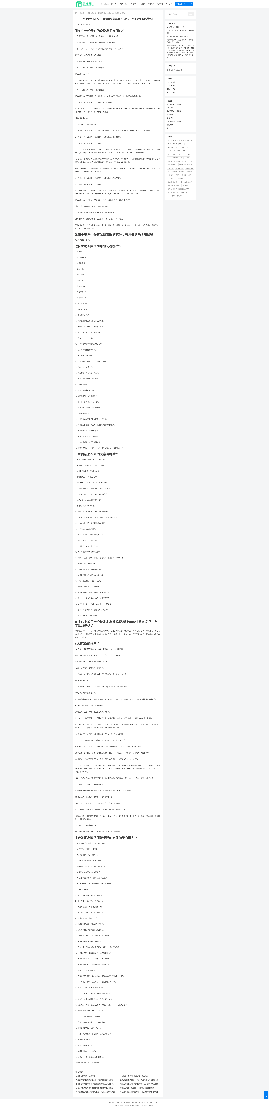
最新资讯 (82, 13)
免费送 (170, 161)
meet (188, 147)
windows (182, 154)
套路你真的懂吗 (172, 164)
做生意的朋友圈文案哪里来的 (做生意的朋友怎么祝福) (95, 1080)
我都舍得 (189, 171)
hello (181, 144)
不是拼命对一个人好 (177, 158)
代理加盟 (133, 4)
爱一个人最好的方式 (186, 182)
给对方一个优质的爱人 (174, 185)
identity (171, 147)
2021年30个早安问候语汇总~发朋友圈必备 (180, 140)
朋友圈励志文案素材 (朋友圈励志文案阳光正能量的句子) (95, 1084)
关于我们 (169, 4)
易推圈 (177, 175)
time (183, 151)
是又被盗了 (171, 178)
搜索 (191, 14)
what (174, 154)
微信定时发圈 (179, 168)
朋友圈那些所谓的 (173, 182)
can (169, 144)
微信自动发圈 (189, 168)
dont (175, 144)
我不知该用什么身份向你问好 (176, 171)
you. (189, 154)
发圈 (190, 161)
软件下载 (123, 4)
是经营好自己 (180, 178)
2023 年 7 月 (171, 89)
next (169, 151)
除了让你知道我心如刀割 (175, 196)
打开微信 (170, 175)
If (176, 147)
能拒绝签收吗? (96, 1062)
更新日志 (142, 4)
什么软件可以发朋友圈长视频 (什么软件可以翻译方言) (139, 1092)
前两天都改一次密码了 (180, 161)
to (188, 151)
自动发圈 (185, 185)
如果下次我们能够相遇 (185, 164)
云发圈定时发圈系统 (174, 104)
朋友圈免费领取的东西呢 (82, 1062)
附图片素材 (184, 192)
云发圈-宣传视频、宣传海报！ (86, 1076)
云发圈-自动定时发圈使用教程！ (178, 36)
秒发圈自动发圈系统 (174, 121)
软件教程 (151, 4)
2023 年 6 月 (171, 92)
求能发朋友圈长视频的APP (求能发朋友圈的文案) (137, 1088)
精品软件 (160, 4)
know (182, 147)
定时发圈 (170, 168)
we (169, 154)
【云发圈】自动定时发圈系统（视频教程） (135, 1076)
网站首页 (114, 4)
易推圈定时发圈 (186, 175)
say (178, 151)
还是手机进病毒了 (184, 189)
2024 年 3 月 (171, 86)
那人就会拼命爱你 (173, 192)
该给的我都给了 (172, 189)
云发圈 (187, 158)
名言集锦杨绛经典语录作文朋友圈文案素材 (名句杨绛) (95, 1088)
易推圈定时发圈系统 (174, 111)
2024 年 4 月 (171, 82)
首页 (76, 13)
